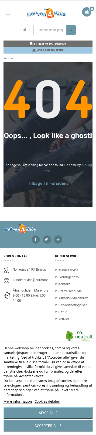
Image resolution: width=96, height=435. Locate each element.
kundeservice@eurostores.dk (34, 280)
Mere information (17, 401)
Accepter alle (48, 425)
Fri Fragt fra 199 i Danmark (49, 43)
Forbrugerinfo (68, 277)
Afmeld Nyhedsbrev (73, 298)
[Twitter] (47, 239)
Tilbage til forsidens (48, 183)
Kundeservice (68, 270)
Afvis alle (48, 412)
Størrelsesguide (70, 291)
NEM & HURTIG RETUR (50, 50)
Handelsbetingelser (72, 305)
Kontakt (64, 284)
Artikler (63, 319)
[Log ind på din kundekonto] (25, 30)
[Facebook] (36, 239)
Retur (62, 312)
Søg (71, 30)
